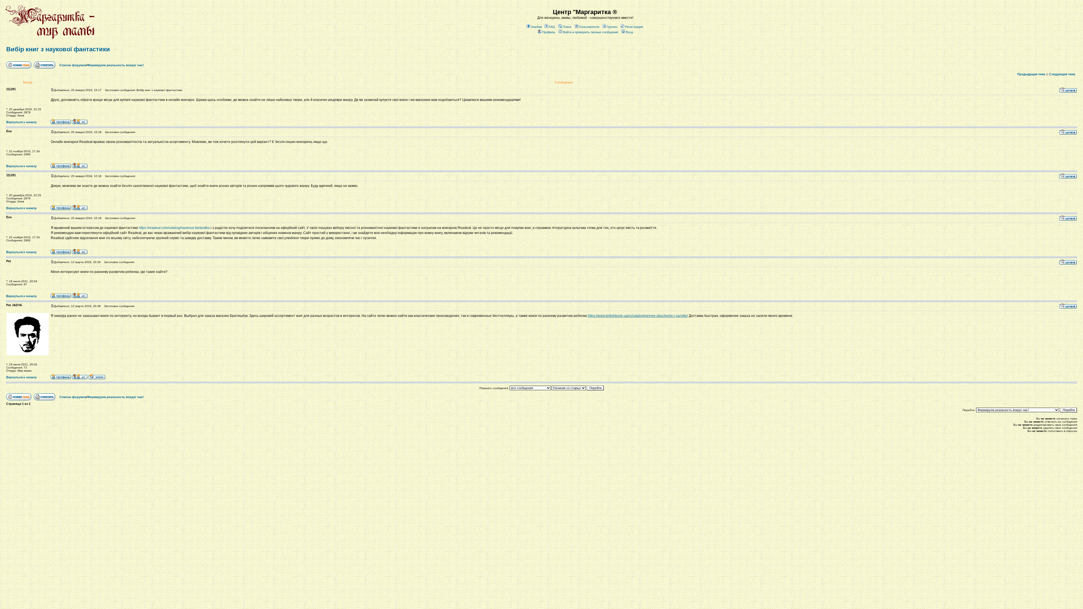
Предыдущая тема (1031, 74)
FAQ (552, 26)
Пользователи (589, 26)
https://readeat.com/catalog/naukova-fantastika (174, 228)
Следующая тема (1062, 74)
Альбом (536, 26)
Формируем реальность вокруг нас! (115, 65)
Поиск (567, 26)
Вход (629, 32)
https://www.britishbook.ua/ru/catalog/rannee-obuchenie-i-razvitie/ (638, 316)
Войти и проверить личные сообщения (590, 32)
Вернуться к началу (21, 122)
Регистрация (634, 26)
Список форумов (73, 65)
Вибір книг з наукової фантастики (58, 49)
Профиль (548, 32)
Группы (612, 26)
